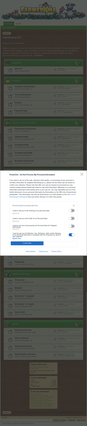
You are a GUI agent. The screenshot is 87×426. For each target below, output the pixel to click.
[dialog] (43, 213)
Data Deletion (31, 251)
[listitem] (43, 205)
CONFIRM (27, 243)
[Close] (82, 175)
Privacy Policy (56, 251)
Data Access (43, 251)
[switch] (72, 210)
